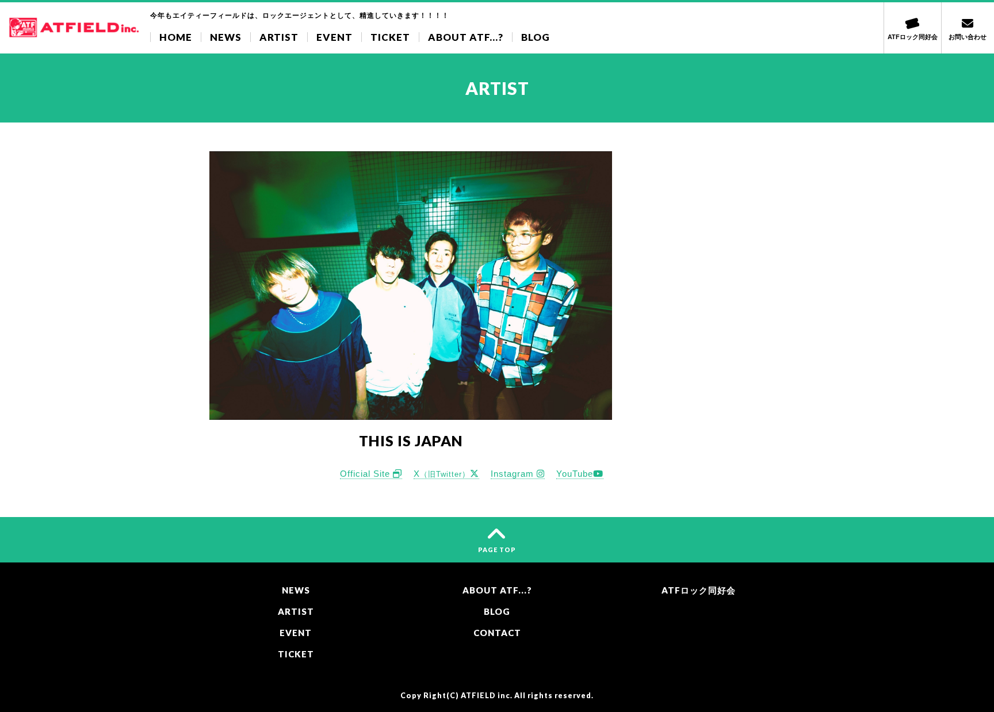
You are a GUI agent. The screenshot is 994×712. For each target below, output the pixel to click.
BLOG (535, 37)
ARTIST (279, 37)
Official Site (366, 474)
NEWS (226, 37)
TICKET (390, 37)
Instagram (514, 474)
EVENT (334, 37)
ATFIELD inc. (487, 695)
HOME (175, 37)
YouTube (574, 474)
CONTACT (497, 632)
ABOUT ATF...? (465, 37)
